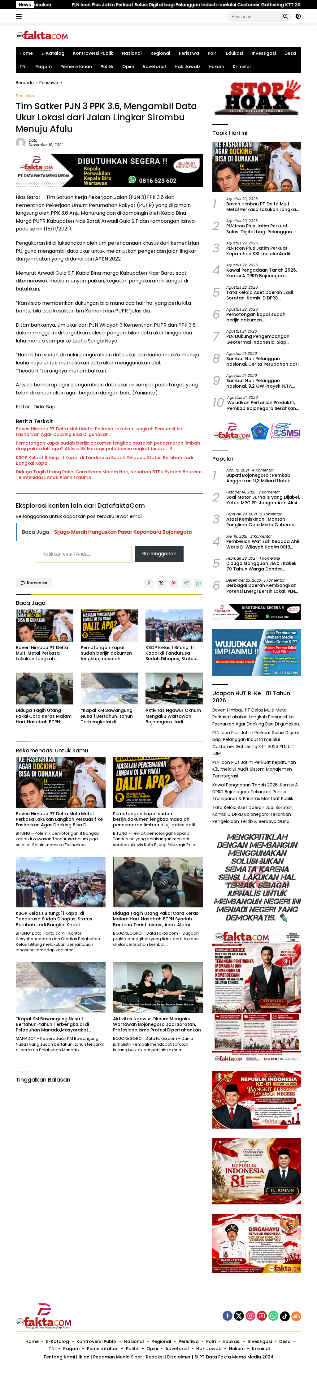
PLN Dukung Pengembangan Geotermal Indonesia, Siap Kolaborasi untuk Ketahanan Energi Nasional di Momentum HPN (259, 339)
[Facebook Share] (149, 583)
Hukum (216, 66)
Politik (107, 66)
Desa (290, 53)
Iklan (84, 1357)
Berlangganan (159, 553)
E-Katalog (52, 53)
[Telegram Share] (186, 583)
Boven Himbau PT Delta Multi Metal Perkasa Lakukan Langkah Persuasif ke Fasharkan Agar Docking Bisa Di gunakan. (99, 431)
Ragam (43, 66)
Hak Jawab (187, 66)
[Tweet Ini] (161, 583)
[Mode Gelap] (298, 16)
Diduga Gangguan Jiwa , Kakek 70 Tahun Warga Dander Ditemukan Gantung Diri (261, 566)
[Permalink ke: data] (21, 142)
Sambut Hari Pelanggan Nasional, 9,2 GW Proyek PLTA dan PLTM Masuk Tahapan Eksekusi (259, 383)
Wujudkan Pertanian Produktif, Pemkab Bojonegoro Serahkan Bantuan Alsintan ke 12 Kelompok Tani (261, 405)
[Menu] (20, 16)
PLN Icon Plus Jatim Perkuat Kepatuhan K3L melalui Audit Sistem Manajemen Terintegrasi (261, 250)
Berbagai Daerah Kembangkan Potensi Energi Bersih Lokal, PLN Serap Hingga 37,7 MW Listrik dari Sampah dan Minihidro (263, 588)
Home (26, 53)
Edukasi (234, 53)
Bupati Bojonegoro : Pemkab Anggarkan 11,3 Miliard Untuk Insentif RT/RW (258, 478)
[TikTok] (285, 1316)
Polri (212, 53)
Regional (160, 53)
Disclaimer (179, 1357)
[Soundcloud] (296, 1316)
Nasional (132, 53)
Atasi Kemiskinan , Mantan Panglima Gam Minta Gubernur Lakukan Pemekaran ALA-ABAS (261, 521)
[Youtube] (262, 1316)
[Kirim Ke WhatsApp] (198, 583)
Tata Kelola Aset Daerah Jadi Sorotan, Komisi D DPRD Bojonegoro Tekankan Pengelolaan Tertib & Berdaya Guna (260, 295)
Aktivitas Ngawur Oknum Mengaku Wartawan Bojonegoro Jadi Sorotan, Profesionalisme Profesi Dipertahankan (173, 716)
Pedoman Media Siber (117, 1357)
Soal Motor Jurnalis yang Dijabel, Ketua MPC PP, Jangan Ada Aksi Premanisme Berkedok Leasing (263, 500)
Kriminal (242, 66)
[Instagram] (250, 1316)
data (33, 140)
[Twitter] (239, 1316)
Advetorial (154, 66)
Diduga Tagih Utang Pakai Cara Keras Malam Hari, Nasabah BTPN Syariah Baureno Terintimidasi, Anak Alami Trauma (109, 474)
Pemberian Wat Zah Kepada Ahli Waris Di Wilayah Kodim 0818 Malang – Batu (262, 544)
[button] (286, 16)
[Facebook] (227, 1316)
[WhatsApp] (273, 1316)
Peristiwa (189, 53)
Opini (128, 66)
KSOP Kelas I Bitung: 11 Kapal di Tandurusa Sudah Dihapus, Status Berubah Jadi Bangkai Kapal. (104, 460)
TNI (23, 66)
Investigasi (264, 53)
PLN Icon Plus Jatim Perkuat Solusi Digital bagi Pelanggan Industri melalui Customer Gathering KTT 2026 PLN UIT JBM (141, 4)
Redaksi (154, 1357)
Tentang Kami (59, 1357)
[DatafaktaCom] (42, 35)
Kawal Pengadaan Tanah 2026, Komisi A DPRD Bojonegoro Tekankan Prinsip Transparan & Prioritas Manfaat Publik (261, 272)
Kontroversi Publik (93, 53)
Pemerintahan (76, 66)
